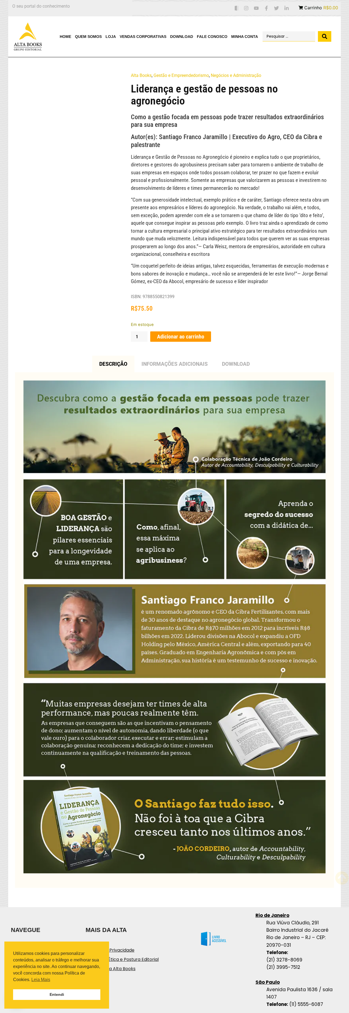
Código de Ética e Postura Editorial (122, 959)
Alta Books (141, 75)
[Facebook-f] (266, 8)
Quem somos (88, 36)
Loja (111, 36)
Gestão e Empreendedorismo (181, 75)
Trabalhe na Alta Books (111, 969)
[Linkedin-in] (286, 8)
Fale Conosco (212, 36)
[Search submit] (324, 36)
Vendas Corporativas (143, 36)
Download (181, 36)
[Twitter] (276, 8)
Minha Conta (244, 36)
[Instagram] (246, 8)
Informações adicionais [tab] (175, 364)
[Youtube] (256, 8)
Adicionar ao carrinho (180, 336)
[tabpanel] (174, 630)
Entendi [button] (57, 994)
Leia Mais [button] (40, 979)
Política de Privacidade (110, 950)
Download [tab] (236, 364)
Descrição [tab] (113, 364)
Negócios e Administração (236, 75)
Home (65, 36)
